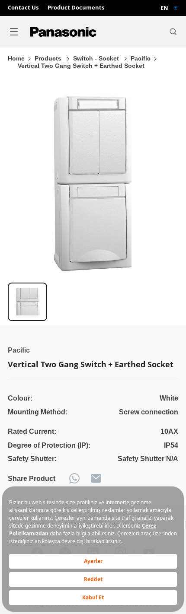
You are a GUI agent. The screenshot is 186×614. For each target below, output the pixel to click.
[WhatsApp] (74, 478)
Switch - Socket (97, 58)
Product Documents (76, 7)
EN (164, 8)
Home (16, 58)
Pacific (141, 58)
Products (49, 58)
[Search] (173, 31)
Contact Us (23, 7)
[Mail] (96, 478)
